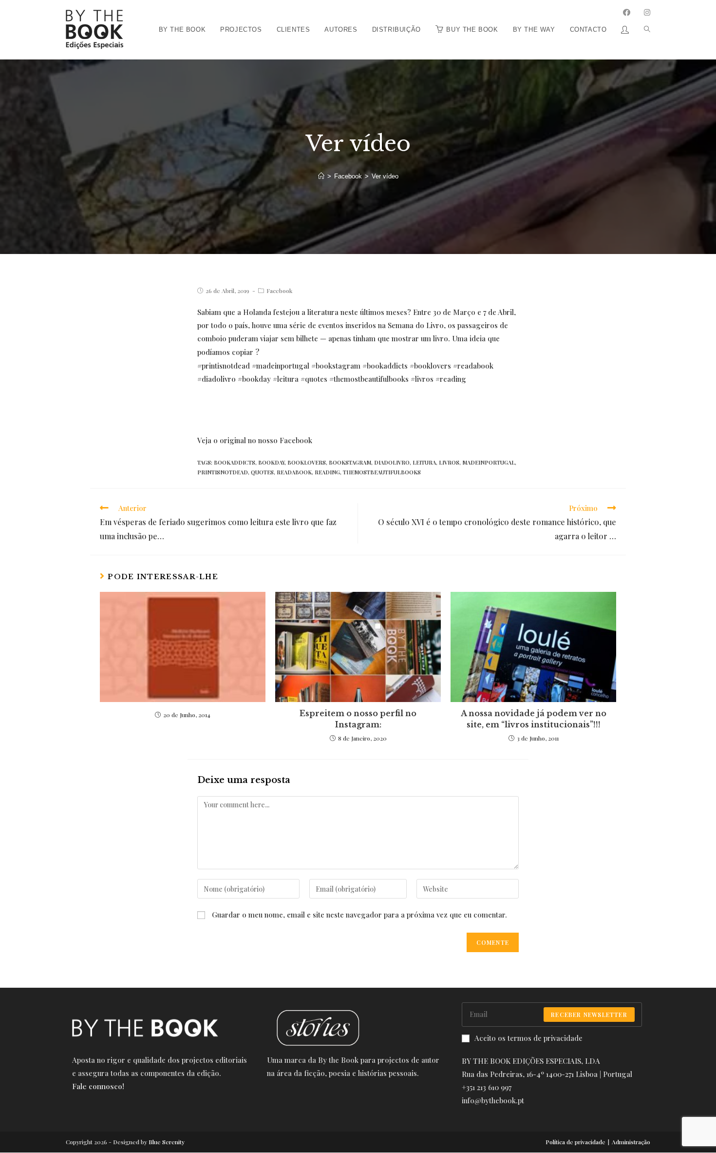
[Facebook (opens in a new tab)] (626, 12)
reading (327, 472)
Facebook (279, 290)
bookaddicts (234, 462)
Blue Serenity (167, 1142)
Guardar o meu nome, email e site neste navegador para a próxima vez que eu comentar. (359, 914)
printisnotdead (222, 472)
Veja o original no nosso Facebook (254, 440)
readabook (294, 472)
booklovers (306, 462)
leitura (424, 462)
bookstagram (350, 462)
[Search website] (643, 3)
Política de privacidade (575, 1142)
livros (449, 462)
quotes (262, 472)
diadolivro (392, 462)
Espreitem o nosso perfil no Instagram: (358, 718)
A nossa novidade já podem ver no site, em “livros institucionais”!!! (533, 718)
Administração (631, 1142)
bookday (271, 462)
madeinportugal (488, 462)
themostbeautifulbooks (382, 472)
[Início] (321, 176)
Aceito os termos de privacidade (528, 1038)
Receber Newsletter (589, 1014)
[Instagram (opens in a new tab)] (647, 12)
